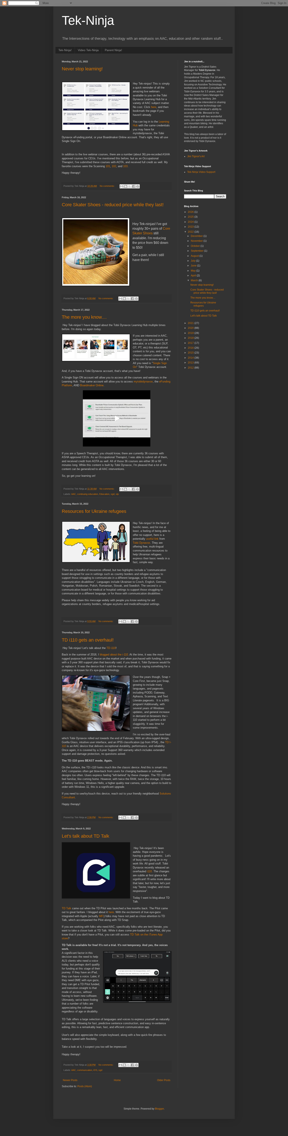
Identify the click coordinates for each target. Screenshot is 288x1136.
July (193, 260)
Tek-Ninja (88, 20)
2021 (191, 323)
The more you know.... (84, 317)
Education (104, 494)
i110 (149, 871)
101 (108, 166)
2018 (191, 337)
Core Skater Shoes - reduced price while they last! (113, 204)
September (197, 250)
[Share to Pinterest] (138, 186)
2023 (191, 226)
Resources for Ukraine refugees (94, 511)
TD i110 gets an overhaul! (88, 640)
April (194, 275)
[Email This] (122, 186)
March (195, 280)
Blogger (159, 1108)
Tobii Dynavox (141, 542)
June (194, 265)
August (195, 255)
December (197, 236)
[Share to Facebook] (134, 186)
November (197, 240)
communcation (84, 1070)
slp (117, 494)
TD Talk (67, 908)
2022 (191, 231)
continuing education (87, 494)
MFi (101, 916)
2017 (191, 342)
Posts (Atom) (84, 1086)
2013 (191, 362)
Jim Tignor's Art (196, 156)
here (153, 107)
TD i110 (111, 648)
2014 (191, 357)
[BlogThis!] (126, 186)
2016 (191, 347)
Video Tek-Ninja (88, 50)
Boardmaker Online (92, 385)
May (193, 270)
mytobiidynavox (143, 381)
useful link (152, 538)
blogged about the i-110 (114, 654)
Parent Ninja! (113, 50)
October (196, 245)
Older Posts (163, 1080)
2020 (191, 327)
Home (117, 1080)
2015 (191, 352)
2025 (191, 216)
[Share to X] (130, 186)
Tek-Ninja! (65, 50)
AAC (73, 494)
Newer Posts (70, 1080)
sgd (112, 494)
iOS (95, 1070)
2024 (191, 221)
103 (125, 166)
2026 (191, 211)
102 (114, 166)
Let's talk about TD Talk (85, 836)
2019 (191, 333)
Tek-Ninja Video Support (201, 172)
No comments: (107, 186)
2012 (191, 367)
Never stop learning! (82, 68)
